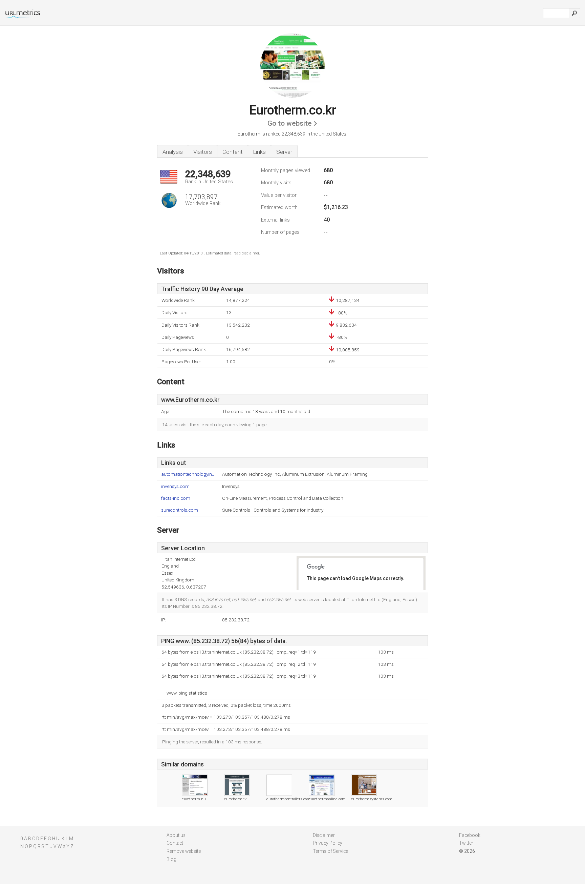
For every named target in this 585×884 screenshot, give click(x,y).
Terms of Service (330, 851)
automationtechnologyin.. (187, 474)
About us (176, 835)
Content (232, 151)
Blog (171, 859)
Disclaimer (324, 835)
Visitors (202, 151)
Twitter (466, 843)
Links (259, 151)
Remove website (184, 851)
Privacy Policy (327, 843)
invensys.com (175, 486)
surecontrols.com (179, 510)
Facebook (469, 835)
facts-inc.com (175, 498)
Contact (175, 843)
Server (284, 151)
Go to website (289, 123)
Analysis (172, 151)
